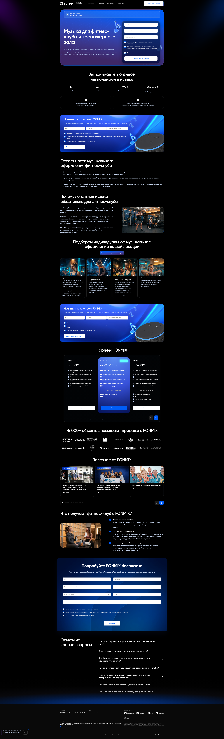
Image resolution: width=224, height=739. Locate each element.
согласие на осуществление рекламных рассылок (142, 52)
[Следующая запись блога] (161, 503)
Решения (91, 3)
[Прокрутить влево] (151, 417)
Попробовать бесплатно (153, 3)
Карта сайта (63, 734)
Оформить (81, 408)
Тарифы (101, 3)
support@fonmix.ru (94, 713)
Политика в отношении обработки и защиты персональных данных (92, 734)
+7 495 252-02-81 (80, 713)
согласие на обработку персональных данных (141, 46)
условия (14, 734)
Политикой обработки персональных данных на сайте (114, 612)
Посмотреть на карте (67, 726)
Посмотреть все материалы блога (72, 502)
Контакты (110, 3)
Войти (121, 3)
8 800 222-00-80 (65, 713)
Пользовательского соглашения (91, 133)
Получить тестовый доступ (141, 58)
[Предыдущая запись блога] (157, 503)
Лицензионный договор (153, 734)
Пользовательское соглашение (137, 734)
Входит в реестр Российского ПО (119, 734)
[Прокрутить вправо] (156, 417)
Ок (25, 732)
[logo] (66, 3)
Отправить (112, 623)
